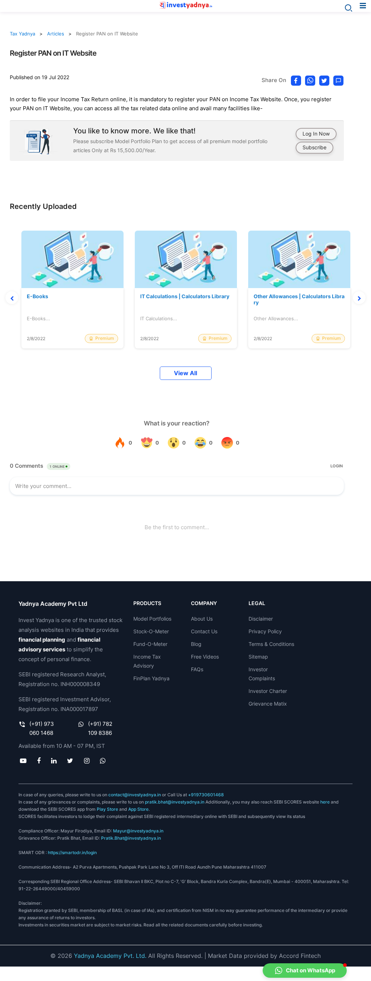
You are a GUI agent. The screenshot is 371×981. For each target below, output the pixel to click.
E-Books (37, 296)
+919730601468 (206, 794)
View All (185, 373)
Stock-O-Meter (151, 631)
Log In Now (316, 133)
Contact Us (204, 631)
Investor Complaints (262, 673)
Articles (55, 34)
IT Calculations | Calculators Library (184, 296)
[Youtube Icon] (23, 761)
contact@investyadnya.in (134, 794)
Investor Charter (268, 691)
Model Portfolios (152, 619)
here (325, 802)
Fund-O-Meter (150, 644)
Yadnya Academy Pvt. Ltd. (110, 955)
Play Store (107, 809)
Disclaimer (261, 619)
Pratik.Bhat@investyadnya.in (131, 838)
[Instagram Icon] (87, 761)
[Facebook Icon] (39, 761)
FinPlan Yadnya (151, 678)
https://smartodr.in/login (72, 852)
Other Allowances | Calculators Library (299, 299)
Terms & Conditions (271, 644)
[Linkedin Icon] (54, 761)
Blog (196, 644)
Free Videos (205, 657)
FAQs (197, 669)
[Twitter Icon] (70, 761)
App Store (138, 809)
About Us (202, 619)
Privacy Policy (265, 631)
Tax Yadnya (22, 34)
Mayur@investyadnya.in (138, 831)
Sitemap (258, 657)
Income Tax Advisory (147, 661)
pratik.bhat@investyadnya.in (174, 802)
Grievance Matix (268, 704)
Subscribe (314, 147)
